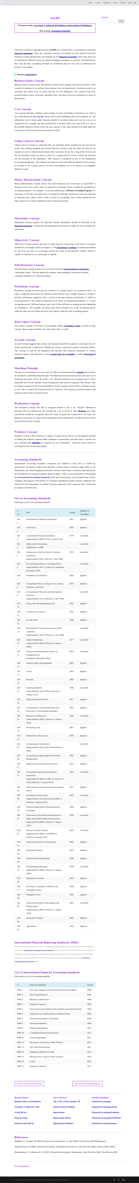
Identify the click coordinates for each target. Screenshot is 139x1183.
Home (91, 2)
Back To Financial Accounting (29, 1083)
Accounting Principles (61, 31)
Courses (98, 2)
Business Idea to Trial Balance (28, 1101)
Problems (123, 2)
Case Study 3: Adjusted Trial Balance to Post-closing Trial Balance (63, 25)
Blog (130, 2)
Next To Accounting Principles (87, 1083)
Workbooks (107, 2)
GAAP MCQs (31, 74)
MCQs (115, 2)
